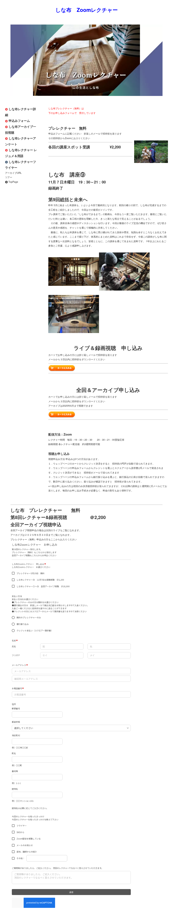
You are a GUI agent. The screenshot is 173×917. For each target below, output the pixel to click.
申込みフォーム (19, 120)
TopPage (13, 181)
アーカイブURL (13, 172)
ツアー (8, 177)
